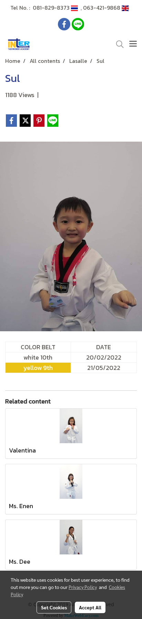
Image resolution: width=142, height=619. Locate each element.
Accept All (90, 607)
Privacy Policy (83, 587)
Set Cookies (54, 607)
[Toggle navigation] (133, 44)
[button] (117, 44)
